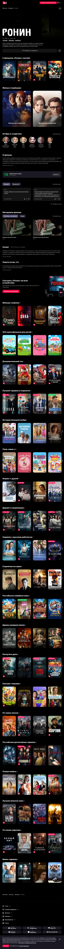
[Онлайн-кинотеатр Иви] (5, 3)
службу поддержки (24, 945)
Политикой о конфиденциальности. (27, 942)
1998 (6, 38)
